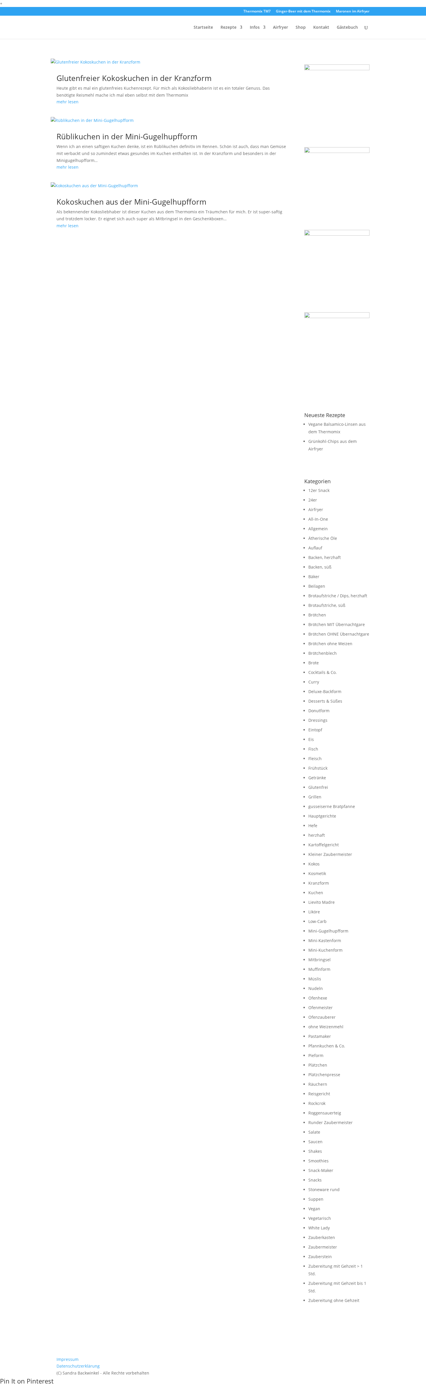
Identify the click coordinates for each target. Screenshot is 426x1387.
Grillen (314, 797)
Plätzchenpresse (324, 1074)
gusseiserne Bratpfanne (331, 806)
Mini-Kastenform (324, 940)
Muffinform (319, 969)
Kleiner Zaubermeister (330, 854)
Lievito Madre (321, 902)
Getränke (317, 777)
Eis (311, 739)
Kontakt (321, 27)
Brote (313, 662)
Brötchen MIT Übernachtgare (336, 624)
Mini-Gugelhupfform (328, 931)
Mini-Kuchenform (325, 950)
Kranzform (318, 883)
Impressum (68, 1359)
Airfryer (280, 27)
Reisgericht (319, 1093)
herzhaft (316, 835)
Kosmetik (317, 873)
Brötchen (317, 615)
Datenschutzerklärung (78, 1366)
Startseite (203, 27)
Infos (255, 27)
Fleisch (315, 758)
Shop (301, 27)
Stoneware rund (324, 1189)
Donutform (318, 710)
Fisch (313, 749)
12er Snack (318, 490)
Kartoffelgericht (323, 844)
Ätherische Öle (322, 538)
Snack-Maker (320, 1170)
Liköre (314, 912)
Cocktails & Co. (322, 672)
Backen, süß (320, 567)
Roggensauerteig (324, 1113)
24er (312, 500)
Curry (313, 682)
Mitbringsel (319, 959)
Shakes (315, 1151)
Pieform (315, 1055)
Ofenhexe (317, 998)
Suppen (315, 1199)
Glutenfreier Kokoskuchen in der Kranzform (134, 78)
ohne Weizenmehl (325, 1026)
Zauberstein (320, 1256)
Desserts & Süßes (325, 701)
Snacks (315, 1180)
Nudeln (315, 988)
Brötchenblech (322, 653)
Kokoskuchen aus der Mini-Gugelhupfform (131, 201)
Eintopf (315, 730)
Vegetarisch (319, 1218)
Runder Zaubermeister (330, 1122)
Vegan (314, 1208)
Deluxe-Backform (324, 691)
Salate (314, 1132)
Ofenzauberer (322, 1017)
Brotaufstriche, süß (326, 605)
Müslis (314, 979)
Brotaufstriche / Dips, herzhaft (337, 595)
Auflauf (315, 548)
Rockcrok (316, 1103)
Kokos (314, 864)
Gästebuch (347, 27)
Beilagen (316, 586)
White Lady (319, 1228)
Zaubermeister (322, 1247)
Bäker (313, 576)
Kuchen (315, 892)
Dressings (317, 720)
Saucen (315, 1141)
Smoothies (318, 1161)
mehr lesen (68, 101)
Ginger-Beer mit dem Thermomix (303, 12)
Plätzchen (317, 1065)
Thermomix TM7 (257, 12)
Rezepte (228, 27)
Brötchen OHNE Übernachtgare (338, 634)
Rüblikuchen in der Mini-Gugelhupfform (127, 136)
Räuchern (317, 1084)
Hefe (312, 825)
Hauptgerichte (322, 816)
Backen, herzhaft (324, 557)
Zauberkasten (321, 1237)
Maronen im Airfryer (352, 12)
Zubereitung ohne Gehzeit (333, 1300)
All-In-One (318, 519)
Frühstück (317, 768)
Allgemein (318, 528)
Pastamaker (319, 1036)
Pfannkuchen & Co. (326, 1046)
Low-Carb (317, 921)
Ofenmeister (320, 1007)
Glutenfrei (318, 787)
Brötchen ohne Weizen (330, 643)
